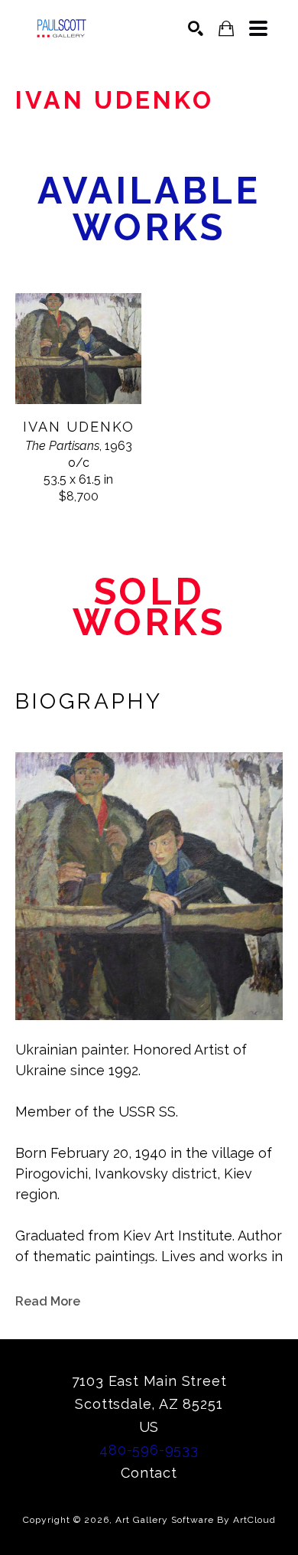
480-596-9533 (149, 1450)
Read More (47, 1301)
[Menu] (258, 28)
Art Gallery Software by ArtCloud (195, 1519)
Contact (149, 1473)
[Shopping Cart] (226, 28)
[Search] (195, 28)
